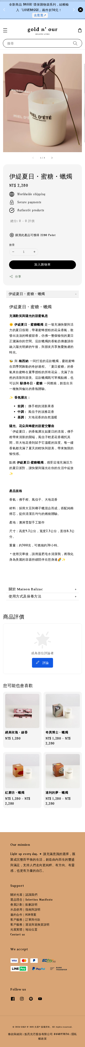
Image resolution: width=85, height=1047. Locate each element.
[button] (5, 30)
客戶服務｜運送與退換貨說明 (30, 924)
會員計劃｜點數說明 (23, 904)
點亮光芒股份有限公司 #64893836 (47, 1034)
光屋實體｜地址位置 (23, 929)
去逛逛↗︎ (40, 15)
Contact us (17, 934)
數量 (12, 244)
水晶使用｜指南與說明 (25, 909)
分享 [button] (18, 276)
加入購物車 (42, 264)
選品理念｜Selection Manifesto (31, 899)
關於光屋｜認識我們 (23, 894)
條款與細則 (15, 1034)
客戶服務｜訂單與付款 (25, 919)
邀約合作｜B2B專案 (23, 914)
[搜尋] (75, 43)
